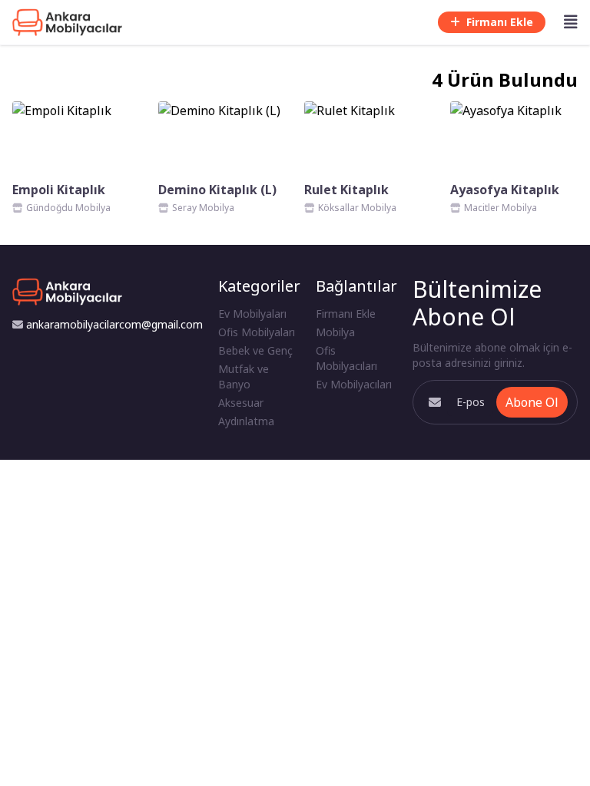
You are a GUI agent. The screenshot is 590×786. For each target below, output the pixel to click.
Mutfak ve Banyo (243, 376)
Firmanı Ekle (499, 22)
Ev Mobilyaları (252, 313)
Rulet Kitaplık (346, 189)
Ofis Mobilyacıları (346, 358)
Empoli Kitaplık (58, 189)
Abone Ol (532, 402)
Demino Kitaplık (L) (217, 189)
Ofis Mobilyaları (256, 332)
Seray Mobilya (203, 207)
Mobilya (335, 332)
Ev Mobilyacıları (354, 384)
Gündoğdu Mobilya (68, 207)
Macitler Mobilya (500, 207)
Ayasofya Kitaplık (504, 189)
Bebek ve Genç (255, 350)
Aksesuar (241, 402)
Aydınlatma (246, 421)
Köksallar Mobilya (357, 207)
